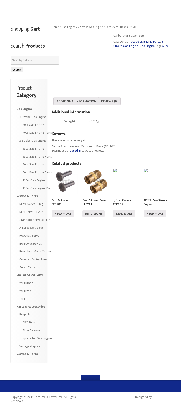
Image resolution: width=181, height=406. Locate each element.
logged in (75, 150)
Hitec (25, 291)
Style (29, 322)
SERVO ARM (29, 275)
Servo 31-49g (34, 220)
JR (22, 299)
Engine (24, 109)
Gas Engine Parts (37, 133)
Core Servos (30, 243)
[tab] (76, 101)
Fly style (31, 330)
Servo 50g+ (32, 228)
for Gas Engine (37, 338)
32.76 (165, 46)
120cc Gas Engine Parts (144, 41)
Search (16, 69)
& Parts (27, 196)
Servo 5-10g (31, 204)
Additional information (76, 101)
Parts (27, 267)
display (29, 346)
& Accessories (30, 306)
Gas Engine (33, 117)
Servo (29, 235)
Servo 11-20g (31, 212)
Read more (63, 213)
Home (55, 27)
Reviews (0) (109, 101)
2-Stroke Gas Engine (90, 27)
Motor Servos (35, 251)
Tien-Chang (161, 397)
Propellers (26, 314)
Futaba (26, 283)
